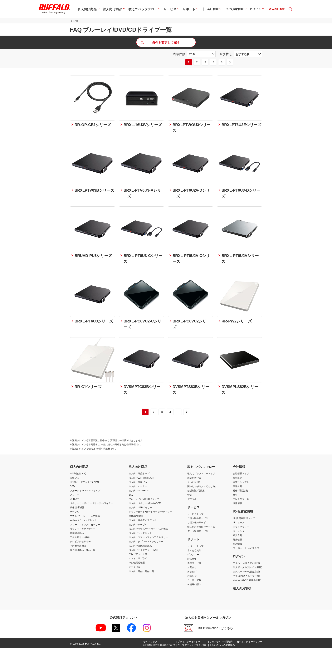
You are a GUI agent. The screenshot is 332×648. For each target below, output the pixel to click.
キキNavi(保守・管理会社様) (247, 580)
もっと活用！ (193, 482)
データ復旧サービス (197, 531)
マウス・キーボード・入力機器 (85, 516)
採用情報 (237, 503)
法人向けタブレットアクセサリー (146, 541)
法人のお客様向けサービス (201, 526)
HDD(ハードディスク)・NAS (84, 482)
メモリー (74, 494)
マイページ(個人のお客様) (246, 563)
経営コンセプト (241, 482)
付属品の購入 (194, 584)
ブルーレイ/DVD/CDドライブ (85, 490)
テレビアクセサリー (80, 541)
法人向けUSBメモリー (140, 507)
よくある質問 (194, 550)
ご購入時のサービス (197, 518)
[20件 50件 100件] (201, 54)
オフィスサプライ (138, 558)
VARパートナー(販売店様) (246, 571)
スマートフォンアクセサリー (85, 524)
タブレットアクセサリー (82, 528)
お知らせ (192, 575)
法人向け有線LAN (138, 482)
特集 (189, 494)
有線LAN (74, 477)
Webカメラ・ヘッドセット (83, 520)
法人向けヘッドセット (140, 533)
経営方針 (237, 535)
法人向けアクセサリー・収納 (143, 550)
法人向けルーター (138, 486)
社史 (235, 494)
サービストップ (195, 514)
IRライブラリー (241, 526)
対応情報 (192, 558)
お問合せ (192, 567)
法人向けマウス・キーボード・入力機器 (148, 528)
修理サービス (194, 563)
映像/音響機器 (77, 507)
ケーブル (74, 511)
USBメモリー (77, 499)
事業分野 (237, 486)
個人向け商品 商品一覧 (82, 550)
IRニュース (238, 522)
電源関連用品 (77, 533)
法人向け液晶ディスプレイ (142, 520)
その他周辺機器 (78, 545)
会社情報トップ (241, 473)
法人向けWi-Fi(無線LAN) (141, 477)
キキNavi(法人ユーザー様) (246, 575)
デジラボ (192, 499)
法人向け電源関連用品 (140, 545)
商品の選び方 (194, 477)
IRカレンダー (240, 531)
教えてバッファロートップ (201, 473)
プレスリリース (241, 499)
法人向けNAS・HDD (139, 490)
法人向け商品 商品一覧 (141, 571)
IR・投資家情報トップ (244, 518)
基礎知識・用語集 (196, 490)
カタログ (192, 571)
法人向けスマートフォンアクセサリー (148, 537)
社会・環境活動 (240, 490)
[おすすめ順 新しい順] (248, 54)
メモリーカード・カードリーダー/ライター (91, 503)
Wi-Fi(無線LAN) (78, 473)
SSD (72, 486)
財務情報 (237, 539)
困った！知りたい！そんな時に (202, 486)
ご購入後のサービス (197, 522)
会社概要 (237, 477)
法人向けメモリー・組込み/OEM (145, 503)
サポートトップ (195, 546)
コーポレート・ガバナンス (246, 548)
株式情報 (237, 543)
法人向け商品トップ (139, 473)
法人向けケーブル (138, 524)
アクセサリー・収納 (80, 537)
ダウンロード (194, 554)
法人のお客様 (242, 588)
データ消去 (134, 566)
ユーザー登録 (194, 580)
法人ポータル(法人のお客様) (247, 567)
